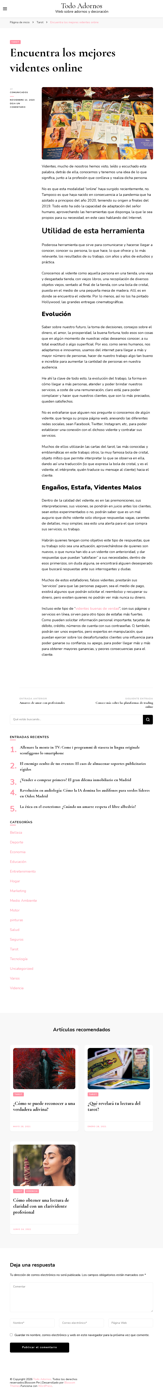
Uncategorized (21, 968)
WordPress (45, 1386)
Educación (18, 861)
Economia (17, 852)
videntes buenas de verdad (97, 608)
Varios (15, 978)
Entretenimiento (23, 871)
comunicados (19, 92)
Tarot (15, 42)
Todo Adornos (81, 5)
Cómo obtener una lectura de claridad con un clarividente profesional (41, 1206)
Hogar (15, 881)
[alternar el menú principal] (5, 8)
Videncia (16, 988)
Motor (15, 910)
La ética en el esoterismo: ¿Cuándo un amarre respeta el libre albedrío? (78, 806)
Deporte (16, 842)
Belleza (16, 832)
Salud (14, 929)
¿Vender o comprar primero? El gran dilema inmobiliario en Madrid (75, 780)
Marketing (18, 890)
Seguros (16, 939)
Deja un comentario (23, 105)
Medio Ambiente (23, 900)
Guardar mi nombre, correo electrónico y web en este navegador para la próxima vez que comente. (82, 1335)
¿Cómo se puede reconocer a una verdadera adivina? (44, 1106)
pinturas (16, 920)
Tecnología (18, 959)
